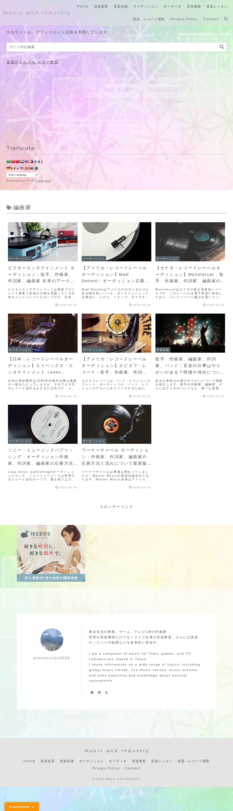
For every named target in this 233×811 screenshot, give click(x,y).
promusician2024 (51, 658)
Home (29, 761)
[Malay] (22, 168)
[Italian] (13, 168)
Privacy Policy (106, 768)
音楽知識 (67, 761)
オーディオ (118, 761)
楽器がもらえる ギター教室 (32, 62)
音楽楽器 (48, 761)
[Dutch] (22, 161)
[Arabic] (8, 161)
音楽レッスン (161, 761)
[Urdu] (36, 168)
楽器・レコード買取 (193, 761)
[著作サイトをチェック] (92, 692)
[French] (40, 161)
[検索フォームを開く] (226, 18)
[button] (222, 47)
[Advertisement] (116, 104)
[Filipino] (31, 161)
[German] (8, 168)
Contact (132, 768)
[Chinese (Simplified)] (13, 161)
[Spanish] (27, 168)
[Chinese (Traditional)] (17, 161)
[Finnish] (36, 161)
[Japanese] (17, 168)
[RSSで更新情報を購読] (106, 692)
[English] (27, 161)
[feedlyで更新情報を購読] (99, 692)
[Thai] (31, 168)
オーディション (91, 761)
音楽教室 (139, 761)
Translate (43, 180)
